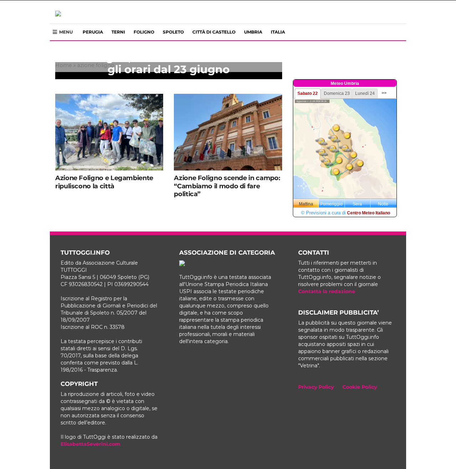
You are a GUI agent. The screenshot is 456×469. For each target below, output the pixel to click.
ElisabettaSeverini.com (90, 444)
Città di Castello (213, 32)
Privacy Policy (316, 387)
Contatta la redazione (326, 291)
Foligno (144, 32)
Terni (118, 32)
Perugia (93, 32)
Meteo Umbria (345, 83)
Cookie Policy (359, 387)
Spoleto (173, 32)
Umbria (253, 32)
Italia (278, 32)
